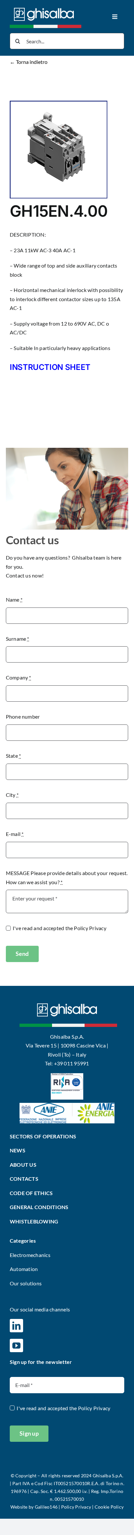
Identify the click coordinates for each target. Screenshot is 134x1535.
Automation (24, 1269)
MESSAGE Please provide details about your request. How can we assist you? (67, 877)
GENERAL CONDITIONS (39, 1207)
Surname (17, 639)
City (12, 795)
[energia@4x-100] (67, 1105)
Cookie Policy (109, 1507)
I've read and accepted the (59, 928)
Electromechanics (30, 1255)
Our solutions (26, 1283)
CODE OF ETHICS (31, 1193)
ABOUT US (23, 1165)
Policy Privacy (90, 928)
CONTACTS (24, 1179)
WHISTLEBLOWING (34, 1221)
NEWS (17, 1150)
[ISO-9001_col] (67, 1076)
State (13, 756)
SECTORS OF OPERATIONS (43, 1136)
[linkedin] (16, 1325)
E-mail (15, 834)
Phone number (23, 716)
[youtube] (16, 1345)
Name (14, 599)
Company (18, 677)
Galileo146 (46, 1507)
